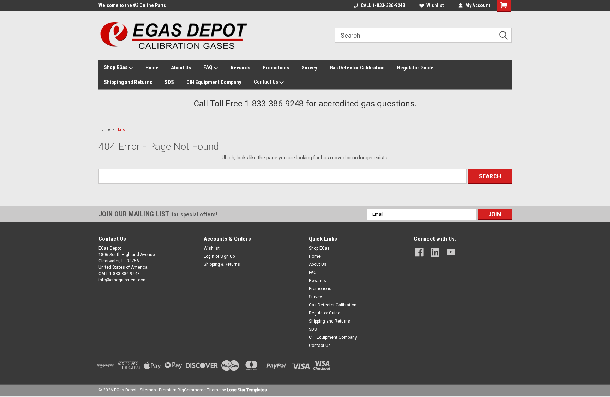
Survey (309, 68)
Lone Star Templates (247, 389)
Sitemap (148, 389)
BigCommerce (192, 389)
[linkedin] (435, 252)
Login (209, 256)
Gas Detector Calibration (357, 68)
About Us (181, 68)
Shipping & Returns (222, 264)
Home (152, 68)
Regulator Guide (415, 68)
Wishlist (435, 5)
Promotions (276, 68)
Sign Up (227, 256)
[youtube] (451, 252)
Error (122, 129)
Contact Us (266, 82)
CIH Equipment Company (213, 82)
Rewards (240, 68)
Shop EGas (116, 67)
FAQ (208, 67)
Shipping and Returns (128, 82)
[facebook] (419, 252)
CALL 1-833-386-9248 (383, 5)
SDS (169, 82)
